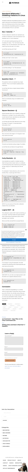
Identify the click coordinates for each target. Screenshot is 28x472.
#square (14, 308)
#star (20, 308)
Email (5, 352)
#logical (16, 307)
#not (22, 307)
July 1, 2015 (9, 17)
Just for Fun (5, 438)
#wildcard (5, 310)
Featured (5, 435)
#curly (18, 305)
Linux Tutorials (6, 11)
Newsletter (18, 463)
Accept (14, 239)
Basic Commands (6, 432)
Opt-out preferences (10, 242)
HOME (4, 460)
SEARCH (11, 463)
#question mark (6, 308)
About (19, 460)
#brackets (12, 305)
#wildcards (13, 310)
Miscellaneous (6, 446)
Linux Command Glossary (15, 465)
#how (4, 307)
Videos (5, 465)
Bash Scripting (6, 430)
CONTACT (5, 463)
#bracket (5, 305)
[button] (26, 229)
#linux (10, 307)
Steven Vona (4, 17)
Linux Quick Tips (6, 440)
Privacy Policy (18, 242)
